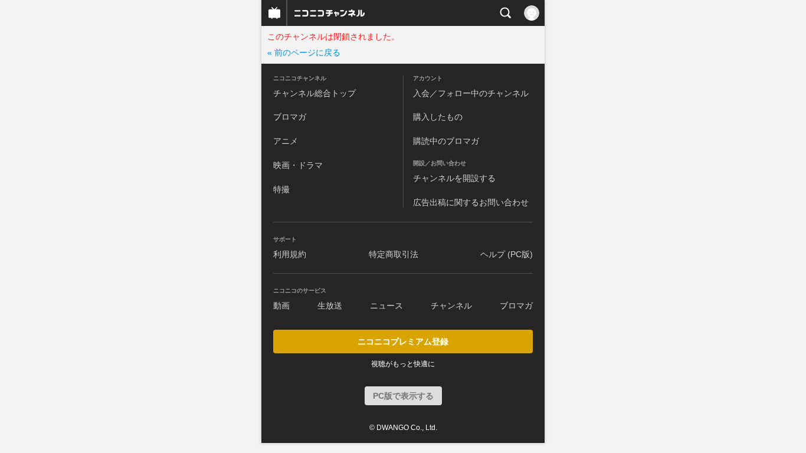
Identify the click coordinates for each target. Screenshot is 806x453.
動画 (281, 305)
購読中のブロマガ (446, 141)
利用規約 (289, 254)
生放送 (329, 305)
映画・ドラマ (298, 165)
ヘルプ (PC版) (506, 254)
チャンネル (451, 305)
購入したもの (438, 117)
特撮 (281, 189)
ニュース (386, 305)
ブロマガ (289, 117)
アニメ (285, 141)
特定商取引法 (393, 254)
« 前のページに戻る (303, 52)
